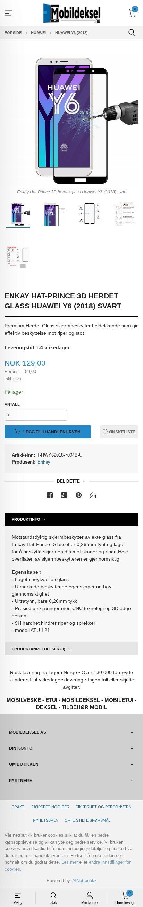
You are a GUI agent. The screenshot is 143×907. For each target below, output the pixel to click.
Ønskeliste (121, 432)
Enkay (43, 462)
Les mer (69, 862)
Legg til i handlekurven (51, 432)
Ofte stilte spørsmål (87, 820)
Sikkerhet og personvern (104, 807)
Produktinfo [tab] (26, 519)
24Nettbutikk (84, 880)
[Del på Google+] (64, 496)
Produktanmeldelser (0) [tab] (38, 649)
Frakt (18, 807)
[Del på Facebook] (50, 496)
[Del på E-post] (93, 496)
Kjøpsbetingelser (50, 807)
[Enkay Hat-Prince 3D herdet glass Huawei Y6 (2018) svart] (71, 119)
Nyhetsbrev (45, 820)
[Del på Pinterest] (78, 496)
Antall (12, 404)
